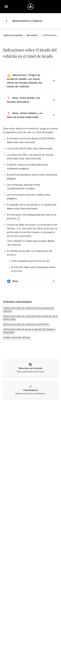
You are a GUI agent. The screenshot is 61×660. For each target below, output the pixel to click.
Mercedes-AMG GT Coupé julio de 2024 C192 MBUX (33, 35)
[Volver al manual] (8, 21)
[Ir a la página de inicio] (30, 6)
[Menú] (6, 6)
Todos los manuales (13, 35)
